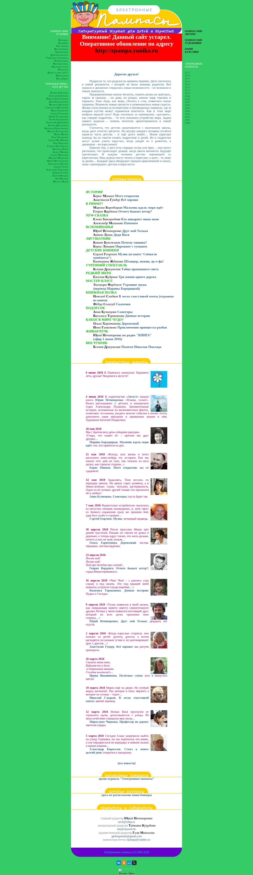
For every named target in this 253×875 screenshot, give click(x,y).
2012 (187, 87)
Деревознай (130, 323)
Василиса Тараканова (105, 590)
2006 (187, 105)
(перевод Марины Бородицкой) (116, 288)
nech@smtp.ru (126, 821)
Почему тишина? (134, 242)
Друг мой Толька (135, 231)
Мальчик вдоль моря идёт (143, 207)
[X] (134, 863)
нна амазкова (105, 327)
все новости (126, 763)
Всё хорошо (129, 200)
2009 (187, 96)
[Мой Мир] (129, 863)
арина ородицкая (108, 207)
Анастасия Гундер (101, 646)
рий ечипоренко (107, 231)
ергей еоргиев (105, 254)
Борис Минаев (99, 467)
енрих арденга (105, 211)
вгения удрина (106, 277)
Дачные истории (137, 316)
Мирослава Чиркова (103, 721)
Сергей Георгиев (100, 518)
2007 (187, 102)
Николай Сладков (102, 697)
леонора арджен (108, 284)
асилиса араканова (109, 316)
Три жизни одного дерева (137, 277)
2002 (187, 117)
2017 (187, 72)
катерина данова (108, 261)
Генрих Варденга (101, 568)
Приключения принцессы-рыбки (142, 327)
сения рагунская (107, 269)
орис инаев (104, 196)
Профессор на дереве (133, 721)
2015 (187, 78)
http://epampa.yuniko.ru (126, 50)
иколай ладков (106, 296)
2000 (187, 123)
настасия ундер (107, 200)
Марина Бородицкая (103, 442)
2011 (187, 90)
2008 (187, 99)
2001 (187, 120)
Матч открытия (127, 196)
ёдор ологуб (104, 304)
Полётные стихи (130, 675)
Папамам (131, 223)
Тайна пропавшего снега (140, 269)
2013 (187, 84)
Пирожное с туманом (131, 246)
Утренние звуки (134, 284)
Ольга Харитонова (103, 542)
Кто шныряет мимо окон (140, 219)
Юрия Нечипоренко (109, 400)
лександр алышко (108, 223)
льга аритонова (107, 323)
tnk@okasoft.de (126, 829)
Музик (125, 255)
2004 (187, 111)
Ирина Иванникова (103, 675)
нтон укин (103, 235)
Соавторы (125, 312)
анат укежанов (106, 242)
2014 (187, 81)
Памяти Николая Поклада (141, 347)
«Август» (132, 396)
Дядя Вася (121, 235)
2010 (187, 93)
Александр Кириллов (105, 749)
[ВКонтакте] (118, 863)
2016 (187, 75)
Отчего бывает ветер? (135, 211)
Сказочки (123, 304)
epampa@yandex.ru (138, 839)
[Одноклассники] (124, 863)
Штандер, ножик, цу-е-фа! (144, 261)
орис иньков (103, 246)
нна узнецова (105, 312)
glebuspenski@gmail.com (126, 836)
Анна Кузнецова (100, 496)
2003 (187, 114)
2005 (187, 108)
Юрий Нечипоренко (103, 621)
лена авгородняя (106, 219)
